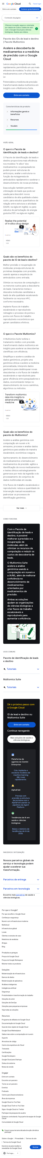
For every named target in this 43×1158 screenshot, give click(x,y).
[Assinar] (35, 1147)
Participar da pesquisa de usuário (14, 1113)
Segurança (6, 992)
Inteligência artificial (9, 988)
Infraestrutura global (9, 928)
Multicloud (5, 925)
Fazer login (37, 4)
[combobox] (11, 1153)
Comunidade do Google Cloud (12, 1122)
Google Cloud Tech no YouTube (13, 1106)
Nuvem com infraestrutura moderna (15, 921)
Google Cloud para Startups (12, 1060)
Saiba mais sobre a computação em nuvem (17, 1034)
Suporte (5, 1038)
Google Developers (8, 1056)
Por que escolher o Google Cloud (13, 914)
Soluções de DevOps (9, 1003)
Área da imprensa (8, 1098)
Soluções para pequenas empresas (14, 1006)
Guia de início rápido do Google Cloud (15, 1027)
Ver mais (20, 508)
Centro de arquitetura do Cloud (13, 1045)
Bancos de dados (8, 977)
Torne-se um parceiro (9, 1084)
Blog (3, 947)
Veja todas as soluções (10, 1010)
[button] (21, 669)
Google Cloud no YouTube (11, 1102)
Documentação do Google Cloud (13, 1023)
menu (3, 3)
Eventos (5, 1088)
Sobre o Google (7, 1138)
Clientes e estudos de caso (11, 936)
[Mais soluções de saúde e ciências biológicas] (21, 739)
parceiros (20, 895)
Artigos (4, 943)
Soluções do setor (8, 999)
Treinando (5, 1049)
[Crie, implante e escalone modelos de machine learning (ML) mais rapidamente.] (21, 775)
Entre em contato (8, 1077)
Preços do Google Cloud (10, 956)
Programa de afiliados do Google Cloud (16, 1020)
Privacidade (19, 1138)
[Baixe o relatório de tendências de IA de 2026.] (21, 831)
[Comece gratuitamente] (30, 9)
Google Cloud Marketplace (11, 1031)
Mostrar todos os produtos (11, 964)
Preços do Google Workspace (12, 960)
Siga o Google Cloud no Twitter (13, 1109)
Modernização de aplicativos (12, 981)
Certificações (6, 1052)
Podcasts (5, 1091)
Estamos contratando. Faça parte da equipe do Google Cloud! (21, 1117)
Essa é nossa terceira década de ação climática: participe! (22, 1131)
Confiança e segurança (10, 918)
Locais (4, 932)
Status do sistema (8, 1063)
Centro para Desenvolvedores (12, 1095)
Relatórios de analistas (10, 939)
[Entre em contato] (21, 95)
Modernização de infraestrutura (13, 974)
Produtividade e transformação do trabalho (17, 995)
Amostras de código (9, 1041)
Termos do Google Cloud (12, 1142)
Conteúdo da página (12, 18)
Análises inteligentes (9, 984)
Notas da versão (8, 1067)
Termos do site (31, 1138)
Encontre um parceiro (9, 1080)
